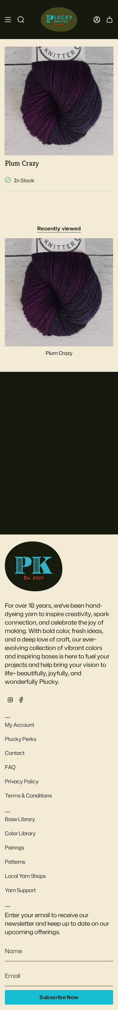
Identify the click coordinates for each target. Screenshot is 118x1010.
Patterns (15, 861)
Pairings (14, 847)
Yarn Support (20, 890)
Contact (15, 753)
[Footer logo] (33, 566)
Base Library (20, 819)
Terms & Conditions (28, 795)
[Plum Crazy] (59, 292)
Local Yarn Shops (25, 876)
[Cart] (109, 19)
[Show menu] (8, 19)
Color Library (20, 833)
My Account (19, 725)
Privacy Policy (22, 781)
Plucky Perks (20, 739)
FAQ (10, 767)
